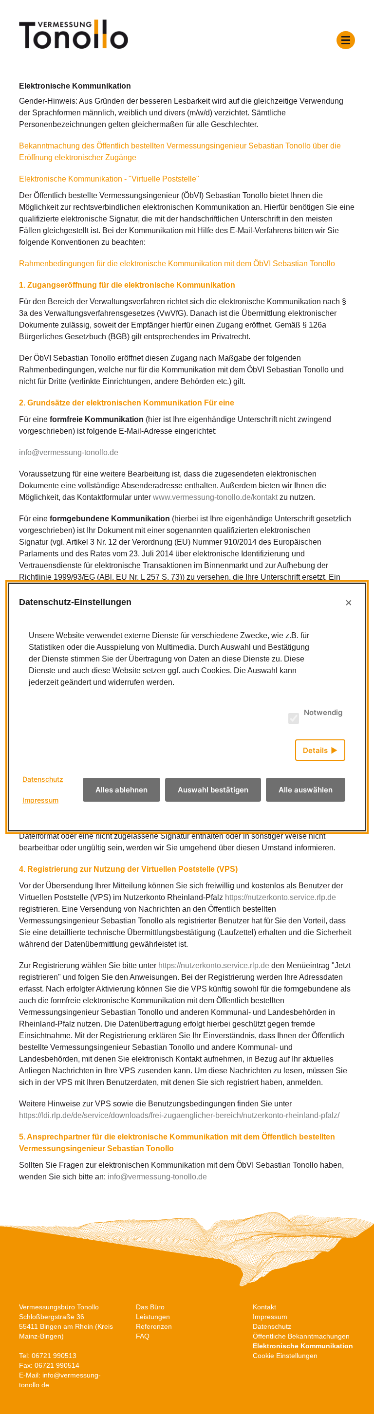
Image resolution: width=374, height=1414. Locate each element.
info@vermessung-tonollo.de (68, 452)
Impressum (270, 1317)
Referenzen (154, 1326)
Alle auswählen (306, 789)
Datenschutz (272, 1326)
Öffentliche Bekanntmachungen (301, 1336)
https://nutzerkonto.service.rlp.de (280, 897)
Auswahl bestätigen (213, 789)
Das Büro (150, 1307)
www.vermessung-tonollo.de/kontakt (215, 497)
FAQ (143, 1336)
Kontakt (264, 1307)
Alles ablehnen (121, 789)
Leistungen (153, 1317)
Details (315, 750)
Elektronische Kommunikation (303, 1346)
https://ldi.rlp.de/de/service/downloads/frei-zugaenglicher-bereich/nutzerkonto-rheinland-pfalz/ (179, 1115)
